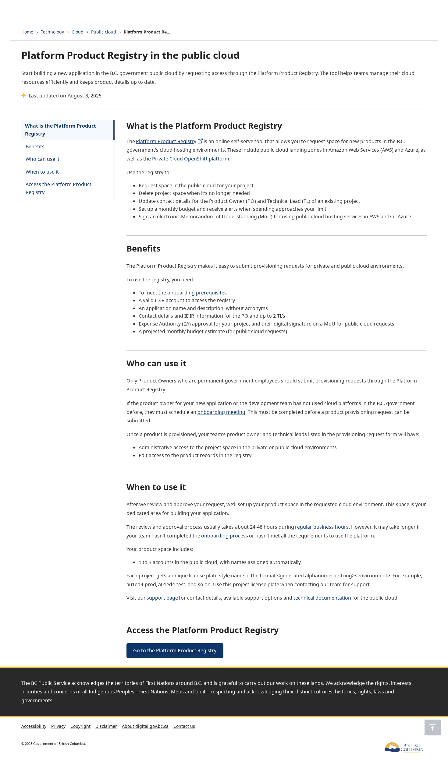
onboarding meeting (221, 412)
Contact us (184, 726)
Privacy (58, 726)
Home (27, 32)
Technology (52, 32)
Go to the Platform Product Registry (174, 650)
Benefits (35, 146)
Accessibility (33, 726)
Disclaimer (106, 726)
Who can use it (42, 159)
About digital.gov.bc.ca (145, 726)
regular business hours (322, 526)
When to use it (42, 171)
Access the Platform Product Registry (58, 188)
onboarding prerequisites (197, 292)
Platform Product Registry (166, 141)
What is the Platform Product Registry (60, 129)
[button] (433, 727)
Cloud (78, 32)
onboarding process (224, 535)
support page (162, 597)
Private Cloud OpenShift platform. (191, 158)
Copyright (80, 726)
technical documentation (322, 597)
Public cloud (103, 32)
